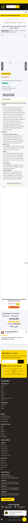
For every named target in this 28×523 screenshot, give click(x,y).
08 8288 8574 (15, 489)
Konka (2, 396)
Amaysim (3, 429)
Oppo (2, 387)
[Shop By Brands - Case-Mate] (7, 507)
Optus (2, 428)
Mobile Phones (5, 383)
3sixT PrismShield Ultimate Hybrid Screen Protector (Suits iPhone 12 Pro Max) (14, 300)
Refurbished (4, 402)
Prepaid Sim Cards (5, 424)
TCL (2, 389)
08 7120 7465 (15, 495)
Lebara (2, 433)
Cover (2, 32)
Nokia (2, 391)
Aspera (2, 394)
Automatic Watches (5, 417)
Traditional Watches (5, 416)
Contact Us (3, 453)
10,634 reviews (17, 324)
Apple (23, 19)
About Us (3, 460)
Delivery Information (6, 455)
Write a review (14, 315)
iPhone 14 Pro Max (8, 20)
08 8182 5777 (15, 478)
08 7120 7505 (15, 483)
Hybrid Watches (4, 421)
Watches (3, 414)
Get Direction (4, 478)
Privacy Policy (4, 451)
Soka (15, 32)
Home (3, 19)
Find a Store (3, 463)
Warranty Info (4, 448)
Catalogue (3, 462)
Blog (2, 469)
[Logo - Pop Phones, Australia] (3, 6)
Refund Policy (4, 446)
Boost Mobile (4, 437)
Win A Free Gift (4, 465)
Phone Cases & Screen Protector (13, 19)
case (24, 30)
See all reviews (6, 315)
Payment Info (4, 450)
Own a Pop (3, 467)
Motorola (3, 392)
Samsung (3, 385)
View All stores (8, 499)
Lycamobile (3, 435)
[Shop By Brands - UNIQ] (20, 507)
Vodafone (3, 431)
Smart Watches (4, 419)
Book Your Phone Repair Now (10, 15)
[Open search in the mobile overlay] (12, 6)
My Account (4, 444)
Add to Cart (14, 307)
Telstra (2, 426)
